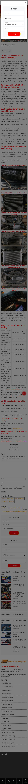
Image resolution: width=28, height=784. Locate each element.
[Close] (25, 2)
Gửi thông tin (14, 34)
